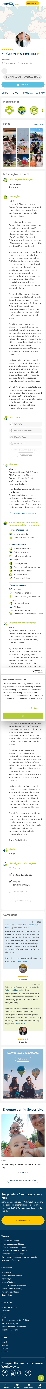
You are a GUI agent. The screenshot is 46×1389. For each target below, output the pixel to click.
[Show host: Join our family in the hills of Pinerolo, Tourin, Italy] (23, 1135)
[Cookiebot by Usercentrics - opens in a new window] (32, 671)
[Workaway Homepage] (10, 2)
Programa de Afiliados (10, 1292)
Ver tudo (39, 124)
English (4, 1342)
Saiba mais (23, 1059)
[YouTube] (13, 1373)
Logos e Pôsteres (8, 1282)
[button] (18, 1172)
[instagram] (20, 1373)
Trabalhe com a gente (10, 1330)
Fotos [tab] (15, 93)
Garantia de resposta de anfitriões (15, 1320)
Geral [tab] (5, 93)
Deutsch (4, 1345)
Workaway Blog (7, 1272)
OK (23, 716)
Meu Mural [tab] (27, 93)
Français (4, 1348)
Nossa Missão (6, 1295)
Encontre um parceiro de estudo (23, 513)
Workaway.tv (6, 1279)
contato (24, 84)
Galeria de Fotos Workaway (12, 1275)
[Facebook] (5, 1373)
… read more (22, 961)
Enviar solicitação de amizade (23, 77)
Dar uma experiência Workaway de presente (19, 1257)
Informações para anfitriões (12, 1244)
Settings (35, 708)
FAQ (3, 1313)
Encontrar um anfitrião (10, 1241)
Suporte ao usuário (9, 1307)
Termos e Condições (9, 1323)
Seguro (4, 1317)
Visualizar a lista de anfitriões (23, 1180)
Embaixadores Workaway (11, 1288)
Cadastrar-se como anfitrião (12, 1254)
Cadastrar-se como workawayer (14, 1250)
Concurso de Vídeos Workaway (14, 1285)
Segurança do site (23, 901)
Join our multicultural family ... (17, 990)
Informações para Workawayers (14, 1247)
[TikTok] (28, 1373)
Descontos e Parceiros (10, 1260)
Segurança (5, 1310)
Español (4, 1351)
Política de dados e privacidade (13, 1326)
